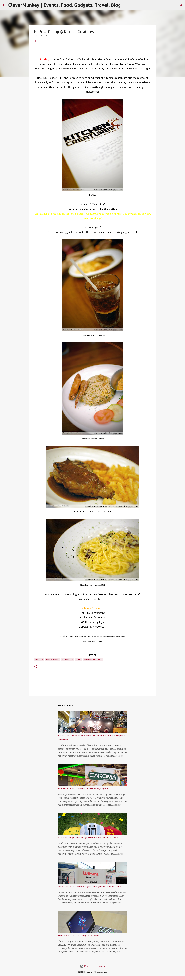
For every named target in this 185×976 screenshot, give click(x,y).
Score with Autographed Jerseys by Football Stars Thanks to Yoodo (88, 837)
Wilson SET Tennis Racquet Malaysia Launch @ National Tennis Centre (89, 886)
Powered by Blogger (94, 966)
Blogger (39, 660)
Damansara (67, 660)
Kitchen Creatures (93, 660)
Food (78, 660)
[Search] (181, 5)
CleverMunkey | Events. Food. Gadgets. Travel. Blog (64, 5)
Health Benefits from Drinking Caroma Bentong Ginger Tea (84, 788)
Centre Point (52, 660)
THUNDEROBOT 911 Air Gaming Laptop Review (79, 935)
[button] (35, 41)
